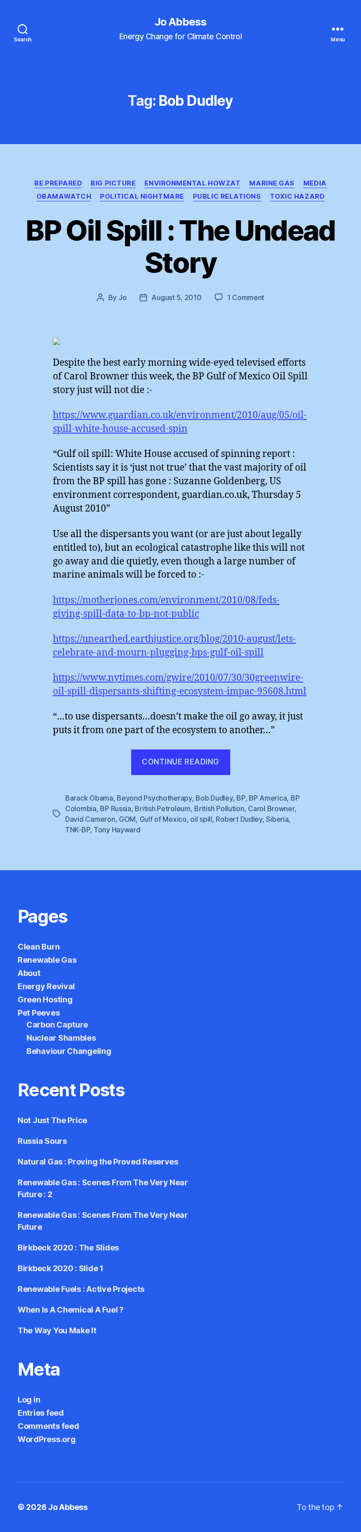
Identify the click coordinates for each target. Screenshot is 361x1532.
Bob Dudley (213, 798)
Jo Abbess (180, 22)
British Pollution (219, 808)
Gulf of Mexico (163, 819)
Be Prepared (58, 183)
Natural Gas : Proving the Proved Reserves (98, 1161)
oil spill (201, 819)
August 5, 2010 (176, 297)
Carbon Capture (57, 1024)
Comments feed (48, 1426)
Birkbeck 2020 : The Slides (68, 1247)
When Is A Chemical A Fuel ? (71, 1309)
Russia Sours (42, 1141)
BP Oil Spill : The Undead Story (180, 246)
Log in (29, 1399)
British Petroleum (162, 808)
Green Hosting (45, 999)
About (29, 973)
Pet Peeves (38, 1012)
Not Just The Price (52, 1120)
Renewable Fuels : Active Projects (81, 1289)
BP (240, 798)
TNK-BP (77, 829)
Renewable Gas (47, 959)
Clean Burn (38, 946)
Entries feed (41, 1412)
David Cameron (90, 819)
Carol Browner (271, 808)
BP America (268, 798)
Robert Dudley (239, 819)
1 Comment (246, 297)
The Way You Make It (57, 1330)
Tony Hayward (117, 829)
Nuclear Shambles (61, 1037)
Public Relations (227, 196)
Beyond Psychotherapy (154, 798)
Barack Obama (89, 798)
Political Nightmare (142, 196)
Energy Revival (46, 986)
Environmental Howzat (192, 183)
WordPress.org (47, 1439)
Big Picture (113, 183)
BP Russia (115, 808)
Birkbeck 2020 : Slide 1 (60, 1268)
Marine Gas (272, 183)
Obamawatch (64, 196)
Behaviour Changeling (68, 1051)
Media (315, 183)
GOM (127, 819)
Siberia (277, 819)
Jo (122, 297)
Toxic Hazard (297, 196)
